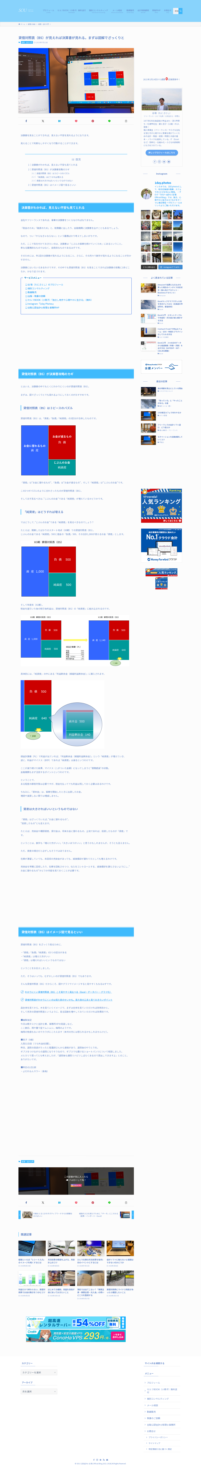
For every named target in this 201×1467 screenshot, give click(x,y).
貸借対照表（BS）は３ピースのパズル (53, 173)
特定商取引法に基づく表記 (160, 1449)
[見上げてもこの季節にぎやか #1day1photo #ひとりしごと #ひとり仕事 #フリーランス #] (145, 225)
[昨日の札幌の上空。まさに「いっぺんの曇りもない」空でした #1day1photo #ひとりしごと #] (178, 247)
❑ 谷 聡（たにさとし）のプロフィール (44, 284)
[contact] (169, 161)
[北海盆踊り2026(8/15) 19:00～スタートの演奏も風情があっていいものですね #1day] (178, 214)
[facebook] (155, 161)
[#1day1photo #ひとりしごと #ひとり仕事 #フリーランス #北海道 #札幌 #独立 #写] (145, 214)
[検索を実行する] (180, 11)
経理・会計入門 (27, 42)
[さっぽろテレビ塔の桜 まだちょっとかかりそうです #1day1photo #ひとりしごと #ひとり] (178, 257)
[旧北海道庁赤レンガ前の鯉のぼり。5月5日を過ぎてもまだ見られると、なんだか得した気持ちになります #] (178, 236)
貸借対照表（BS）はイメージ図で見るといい (54, 184)
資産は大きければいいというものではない (55, 180)
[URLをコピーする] (126, 121)
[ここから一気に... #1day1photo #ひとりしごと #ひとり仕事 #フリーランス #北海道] (156, 225)
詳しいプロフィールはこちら (161, 152)
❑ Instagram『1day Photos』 (40, 303)
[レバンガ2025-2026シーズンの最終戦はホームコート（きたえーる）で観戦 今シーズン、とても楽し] (156, 247)
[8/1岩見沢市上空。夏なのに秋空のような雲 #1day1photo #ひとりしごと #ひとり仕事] (145, 236)
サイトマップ (154, 1443)
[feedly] (164, 161)
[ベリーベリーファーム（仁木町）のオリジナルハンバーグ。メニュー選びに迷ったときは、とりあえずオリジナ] (167, 225)
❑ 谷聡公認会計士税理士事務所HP (42, 307)
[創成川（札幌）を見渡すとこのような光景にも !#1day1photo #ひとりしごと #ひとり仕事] (167, 257)
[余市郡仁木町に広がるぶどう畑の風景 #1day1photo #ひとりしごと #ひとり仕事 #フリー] (178, 225)
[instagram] (159, 161)
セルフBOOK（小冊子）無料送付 (162, 1391)
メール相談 (152, 1405)
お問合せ (151, 1431)
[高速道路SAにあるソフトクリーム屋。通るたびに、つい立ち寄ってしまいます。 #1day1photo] (145, 247)
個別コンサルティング (158, 1398)
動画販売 (151, 1411)
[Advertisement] (76, 338)
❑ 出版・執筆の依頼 (35, 296)
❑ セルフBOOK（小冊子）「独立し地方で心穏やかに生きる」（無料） (59, 299)
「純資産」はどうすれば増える (50, 177)
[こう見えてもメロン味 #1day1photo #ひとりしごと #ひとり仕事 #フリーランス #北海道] (167, 214)
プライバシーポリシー (158, 1437)
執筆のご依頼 (153, 1418)
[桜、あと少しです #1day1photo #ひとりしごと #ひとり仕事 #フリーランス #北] (167, 247)
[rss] (104, 1460)
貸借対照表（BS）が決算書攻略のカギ (50, 169)
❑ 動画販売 (31, 292)
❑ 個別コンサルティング (37, 288)
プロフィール (153, 1382)
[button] (26, 121)
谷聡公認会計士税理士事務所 (161, 1424)
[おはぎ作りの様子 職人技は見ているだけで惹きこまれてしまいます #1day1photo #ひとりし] (156, 236)
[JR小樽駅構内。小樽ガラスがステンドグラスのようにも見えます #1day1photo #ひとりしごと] (156, 257)
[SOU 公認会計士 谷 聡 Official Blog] (27, 10)
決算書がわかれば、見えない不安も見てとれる (55, 164)
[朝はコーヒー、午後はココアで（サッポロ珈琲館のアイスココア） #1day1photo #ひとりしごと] (156, 214)
